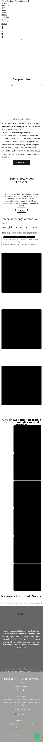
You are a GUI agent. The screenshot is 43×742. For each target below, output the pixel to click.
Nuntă (4, 8)
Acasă (4, 3)
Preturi (4, 24)
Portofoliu (6, 6)
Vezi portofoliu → (21, 305)
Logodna (5, 17)
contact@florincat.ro (21, 686)
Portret (4, 15)
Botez (4, 10)
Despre (5, 19)
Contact (5, 21)
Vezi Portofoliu (21, 71)
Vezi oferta (21, 211)
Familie (5, 12)
